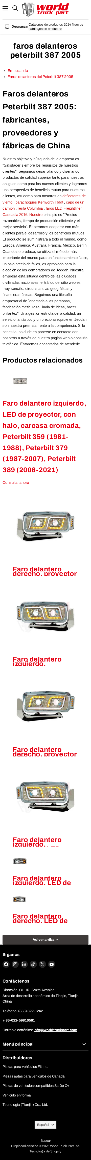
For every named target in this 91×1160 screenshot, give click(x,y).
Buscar (45, 1141)
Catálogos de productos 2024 (50, 24)
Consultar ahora (16, 483)
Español (43, 1125)
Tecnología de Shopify (45, 1151)
